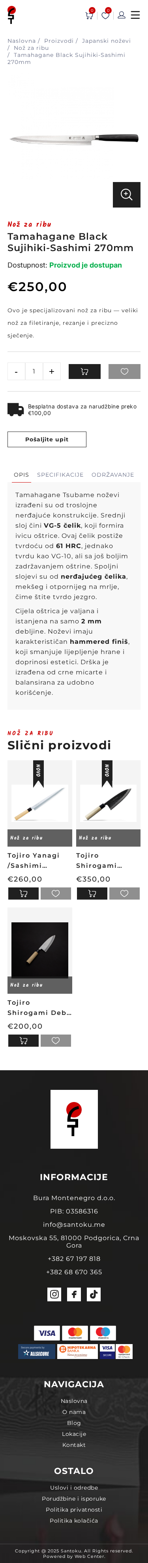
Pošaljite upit (47, 439)
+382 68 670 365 (74, 1272)
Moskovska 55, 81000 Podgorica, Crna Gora (74, 1241)
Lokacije (74, 1433)
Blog (74, 1422)
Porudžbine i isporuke (74, 1498)
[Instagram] (54, 1294)
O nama (74, 1411)
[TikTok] (94, 1294)
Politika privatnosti (74, 1509)
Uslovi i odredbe (74, 1487)
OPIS (21, 474)
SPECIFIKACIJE (60, 474)
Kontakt (74, 1444)
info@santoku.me (74, 1224)
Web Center (89, 1556)
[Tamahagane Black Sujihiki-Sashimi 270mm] (74, 204)
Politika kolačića (74, 1520)
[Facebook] (74, 1294)
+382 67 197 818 (74, 1258)
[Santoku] (11, 16)
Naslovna (74, 1401)
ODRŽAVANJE (113, 474)
